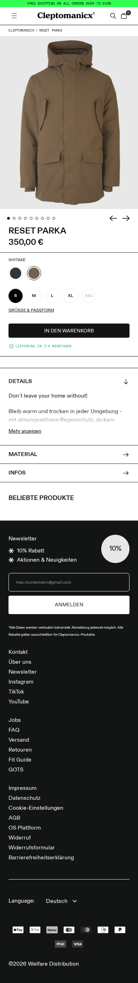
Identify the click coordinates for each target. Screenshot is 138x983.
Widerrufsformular (31, 848)
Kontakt (18, 652)
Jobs (14, 720)
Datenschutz (24, 798)
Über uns (19, 662)
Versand (18, 740)
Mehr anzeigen (24, 431)
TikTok (16, 692)
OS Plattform (24, 828)
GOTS (15, 770)
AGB (14, 818)
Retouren (20, 750)
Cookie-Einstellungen (35, 808)
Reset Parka (50, 30)
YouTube (18, 702)
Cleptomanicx (21, 30)
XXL (89, 296)
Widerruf (19, 838)
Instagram (20, 682)
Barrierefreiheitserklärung (41, 858)
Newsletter (22, 672)
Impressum (22, 788)
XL (71, 296)
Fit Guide (19, 760)
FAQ (13, 730)
